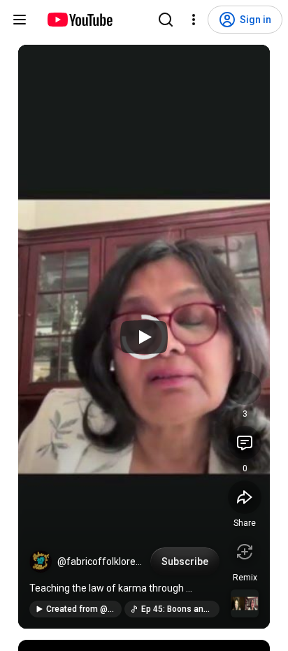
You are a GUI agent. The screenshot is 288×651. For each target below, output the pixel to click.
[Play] (144, 337)
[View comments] (244, 442)
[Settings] (193, 19)
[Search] (165, 19)
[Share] (244, 497)
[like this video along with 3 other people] (244, 388)
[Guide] (19, 19)
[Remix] (244, 551)
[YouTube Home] (79, 19)
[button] (40, 561)
